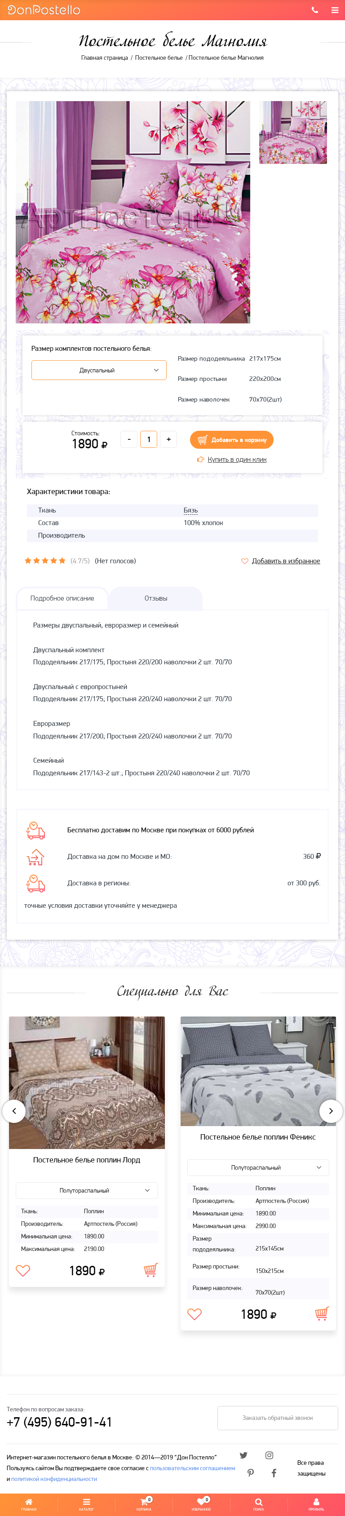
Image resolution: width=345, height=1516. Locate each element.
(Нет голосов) (115, 561)
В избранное (23, 1271)
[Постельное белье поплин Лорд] (87, 1083)
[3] (45, 560)
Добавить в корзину (239, 440)
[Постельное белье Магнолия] (133, 218)
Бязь (191, 510)
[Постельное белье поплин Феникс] (258, 1071)
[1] (28, 560)
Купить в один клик (237, 460)
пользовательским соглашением (192, 1468)
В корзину (151, 1270)
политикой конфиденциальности (54, 1479)
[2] (36, 560)
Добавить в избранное (286, 561)
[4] (53, 560)
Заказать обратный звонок (278, 1418)
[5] (62, 560)
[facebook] (273, 1474)
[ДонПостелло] (44, 9)
